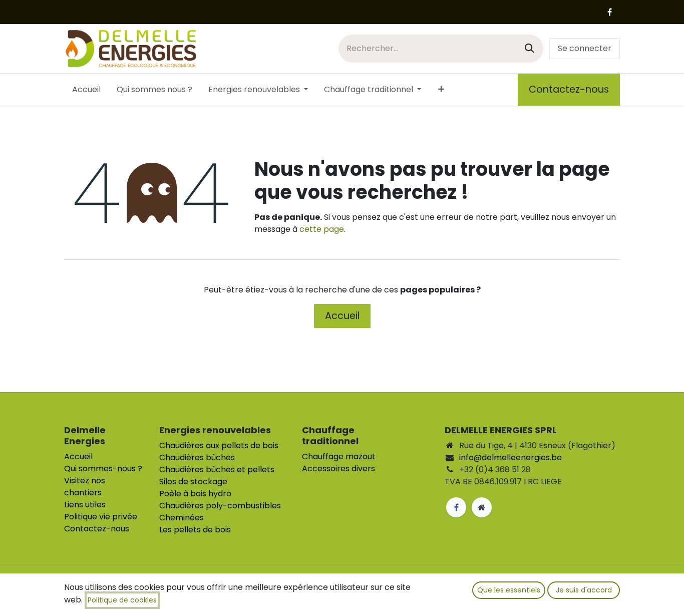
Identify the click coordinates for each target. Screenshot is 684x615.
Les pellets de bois (195, 529)
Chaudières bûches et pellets (216, 469)
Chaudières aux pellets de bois (218, 445)
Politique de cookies (122, 600)
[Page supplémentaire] (482, 507)
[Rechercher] (529, 48)
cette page (321, 229)
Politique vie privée (100, 516)
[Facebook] (609, 12)
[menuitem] (86, 90)
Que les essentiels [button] (508, 590)
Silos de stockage (193, 481)
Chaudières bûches (197, 457)
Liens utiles (85, 504)
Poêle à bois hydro (195, 493)
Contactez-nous (569, 89)
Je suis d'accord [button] (584, 590)
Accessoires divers (338, 468)
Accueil (342, 316)
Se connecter (584, 48)
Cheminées (181, 517)
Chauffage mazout (339, 456)
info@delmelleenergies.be (510, 457)
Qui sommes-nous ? (103, 468)
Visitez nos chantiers (84, 486)
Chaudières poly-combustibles (220, 505)
